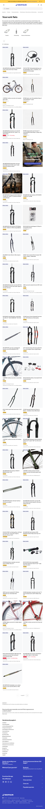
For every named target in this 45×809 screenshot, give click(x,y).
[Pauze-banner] (40, 1)
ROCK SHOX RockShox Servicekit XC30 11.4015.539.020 (32, 378)
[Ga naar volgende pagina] (27, 695)
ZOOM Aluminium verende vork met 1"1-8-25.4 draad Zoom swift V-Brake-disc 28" (32, 594)
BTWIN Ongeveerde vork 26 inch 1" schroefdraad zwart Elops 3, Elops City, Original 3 (32, 132)
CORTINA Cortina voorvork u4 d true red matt (32, 623)
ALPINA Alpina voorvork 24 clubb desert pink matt (12, 623)
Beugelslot (4, 748)
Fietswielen (4, 737)
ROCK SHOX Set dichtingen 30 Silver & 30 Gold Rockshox (32, 227)
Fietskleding (5, 746)
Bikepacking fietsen (6, 736)
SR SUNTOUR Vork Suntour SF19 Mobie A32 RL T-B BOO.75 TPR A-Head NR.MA (12, 227)
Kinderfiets (4, 753)
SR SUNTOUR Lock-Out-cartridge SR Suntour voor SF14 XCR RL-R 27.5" (11, 348)
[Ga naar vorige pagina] (17, 695)
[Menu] (3, 5)
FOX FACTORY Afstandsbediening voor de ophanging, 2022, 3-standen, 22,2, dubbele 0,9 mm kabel (32, 70)
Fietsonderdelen (5, 724)
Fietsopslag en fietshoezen (8, 729)
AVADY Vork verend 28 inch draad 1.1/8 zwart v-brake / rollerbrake (32, 255)
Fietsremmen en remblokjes (8, 743)
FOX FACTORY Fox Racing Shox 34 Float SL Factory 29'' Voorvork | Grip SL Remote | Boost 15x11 (12, 534)
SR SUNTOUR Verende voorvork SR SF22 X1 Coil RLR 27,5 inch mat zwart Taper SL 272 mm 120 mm (12, 286)
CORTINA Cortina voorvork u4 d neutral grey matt (12, 99)
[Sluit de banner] (42, 1)
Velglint (4, 754)
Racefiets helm (5, 734)
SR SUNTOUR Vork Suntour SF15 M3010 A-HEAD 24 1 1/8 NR (32, 195)
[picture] (12, 57)
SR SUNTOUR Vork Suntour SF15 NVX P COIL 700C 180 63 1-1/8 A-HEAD (32, 654)
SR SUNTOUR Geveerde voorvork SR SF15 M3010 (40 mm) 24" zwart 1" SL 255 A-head (11, 132)
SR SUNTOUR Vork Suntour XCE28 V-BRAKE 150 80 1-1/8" (11, 471)
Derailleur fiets (5, 749)
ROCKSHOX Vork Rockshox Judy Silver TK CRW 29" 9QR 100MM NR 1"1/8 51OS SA (12, 318)
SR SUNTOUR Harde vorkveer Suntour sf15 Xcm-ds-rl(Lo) (11, 501)
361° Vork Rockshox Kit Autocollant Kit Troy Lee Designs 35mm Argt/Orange (32, 348)
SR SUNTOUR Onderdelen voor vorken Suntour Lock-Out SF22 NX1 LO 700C (12, 686)
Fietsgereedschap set (7, 727)
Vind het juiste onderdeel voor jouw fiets (32, 163)
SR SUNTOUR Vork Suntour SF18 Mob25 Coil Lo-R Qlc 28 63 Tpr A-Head (12, 69)
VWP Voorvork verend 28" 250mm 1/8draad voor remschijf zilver (11, 593)
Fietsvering (16, 35)
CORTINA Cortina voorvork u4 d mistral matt (12, 440)
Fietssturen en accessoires (8, 744)
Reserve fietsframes (26, 35)
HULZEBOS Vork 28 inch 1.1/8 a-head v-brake (12, 255)
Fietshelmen (5, 732)
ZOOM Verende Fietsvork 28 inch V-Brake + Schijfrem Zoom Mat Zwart (31, 410)
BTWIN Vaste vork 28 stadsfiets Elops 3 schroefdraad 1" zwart (32, 99)
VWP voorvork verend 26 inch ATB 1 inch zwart (32, 285)
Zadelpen (4, 722)
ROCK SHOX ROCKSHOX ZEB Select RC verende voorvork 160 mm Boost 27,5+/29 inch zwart (12, 655)
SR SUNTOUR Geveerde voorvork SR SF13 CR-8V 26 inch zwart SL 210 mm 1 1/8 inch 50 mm (32, 502)
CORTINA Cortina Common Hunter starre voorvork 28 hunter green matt (32, 471)
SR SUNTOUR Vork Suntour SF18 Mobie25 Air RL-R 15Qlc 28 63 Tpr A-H (31, 533)
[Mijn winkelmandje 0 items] (41, 5)
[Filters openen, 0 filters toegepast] (4, 41)
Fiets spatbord (5, 741)
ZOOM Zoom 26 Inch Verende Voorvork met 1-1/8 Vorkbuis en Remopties (32, 317)
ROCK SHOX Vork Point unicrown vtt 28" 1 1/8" (12, 410)
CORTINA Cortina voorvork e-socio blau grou (12, 378)
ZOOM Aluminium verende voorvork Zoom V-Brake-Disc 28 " (11, 563)
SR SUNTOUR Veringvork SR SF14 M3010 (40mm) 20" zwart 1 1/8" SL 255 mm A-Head (32, 441)
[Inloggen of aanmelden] (38, 5)
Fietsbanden (5, 751)
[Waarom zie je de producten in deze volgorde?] (3, 44)
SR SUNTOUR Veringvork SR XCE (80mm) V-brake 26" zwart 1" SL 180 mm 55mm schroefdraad (12, 196)
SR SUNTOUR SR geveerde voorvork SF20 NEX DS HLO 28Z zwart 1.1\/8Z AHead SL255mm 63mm (11, 165)
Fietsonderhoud (5, 731)
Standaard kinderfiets (7, 739)
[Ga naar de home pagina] (21, 5)
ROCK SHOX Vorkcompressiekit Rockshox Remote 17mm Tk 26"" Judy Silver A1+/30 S (32, 564)
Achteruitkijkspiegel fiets (7, 726)
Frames (7, 35)
